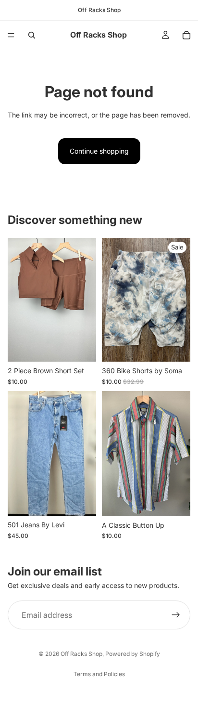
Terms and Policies (99, 674)
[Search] (31, 35)
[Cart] (186, 35)
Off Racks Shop (81, 653)
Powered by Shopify (132, 653)
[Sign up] (176, 615)
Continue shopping (99, 151)
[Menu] (11, 35)
